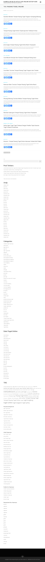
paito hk (5, 364)
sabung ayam (6, 313)
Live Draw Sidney (7, 285)
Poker (5, 297)
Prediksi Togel (6, 497)
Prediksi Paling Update (7, 490)
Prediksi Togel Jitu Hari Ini (8, 304)
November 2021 (6, 235)
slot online (22, 398)
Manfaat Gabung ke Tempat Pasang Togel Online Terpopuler (20, 112)
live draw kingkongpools (8, 366)
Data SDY (29, 389)
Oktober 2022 (6, 216)
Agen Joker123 (6, 247)
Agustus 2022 (6, 219)
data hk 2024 (6, 374)
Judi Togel (5, 276)
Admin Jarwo (6, 245)
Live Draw (5, 281)
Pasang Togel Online (22, 396)
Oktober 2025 (6, 185)
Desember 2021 (6, 233)
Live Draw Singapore (7, 287)
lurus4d (5, 292)
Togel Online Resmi (7, 422)
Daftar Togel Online (7, 452)
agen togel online (30, 386)
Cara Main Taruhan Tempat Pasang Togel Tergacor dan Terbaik (21, 70)
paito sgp (5, 362)
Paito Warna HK (6, 396)
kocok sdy (5, 371)
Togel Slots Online (7, 420)
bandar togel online (27, 388)
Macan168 (5, 294)
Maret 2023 (6, 207)
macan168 (5, 529)
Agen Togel (25, 386)
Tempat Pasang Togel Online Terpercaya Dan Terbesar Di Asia (20, 30)
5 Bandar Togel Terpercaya (8, 243)
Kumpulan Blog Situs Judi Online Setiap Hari (20, 1)
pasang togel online (7, 533)
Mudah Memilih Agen (7, 475)
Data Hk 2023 (6, 340)
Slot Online (5, 314)
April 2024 (5, 186)
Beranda (5, 10)
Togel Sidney (6, 327)
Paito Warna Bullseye (7, 352)
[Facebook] (5, 24)
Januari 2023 (6, 211)
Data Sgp (5, 343)
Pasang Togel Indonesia (8, 471)
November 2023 (6, 195)
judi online (18, 392)
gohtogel (5, 527)
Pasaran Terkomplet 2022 (8, 425)
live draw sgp (15, 394)
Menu (40, 2)
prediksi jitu (30, 396)
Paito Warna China (7, 354)
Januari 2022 (6, 231)
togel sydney (26, 403)
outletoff (29, 394)
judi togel (23, 392)
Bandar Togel (6, 254)
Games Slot (6, 266)
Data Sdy (5, 342)
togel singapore (17, 403)
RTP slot (5, 311)
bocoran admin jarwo (7, 255)
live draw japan (6, 378)
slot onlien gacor (15, 398)
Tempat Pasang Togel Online (9, 320)
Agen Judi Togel (20, 386)
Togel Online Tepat (7, 479)
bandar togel (19, 388)
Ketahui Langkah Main (7, 477)
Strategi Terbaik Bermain (8, 463)
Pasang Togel (6, 295)
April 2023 (5, 205)
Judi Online (5, 273)
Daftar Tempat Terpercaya (8, 440)
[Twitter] (7, 24)
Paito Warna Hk (6, 355)
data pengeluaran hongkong (9, 259)
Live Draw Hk (6, 347)
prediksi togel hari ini (7, 302)
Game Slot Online (7, 442)
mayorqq (25, 394)
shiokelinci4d (6, 531)
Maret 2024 (6, 188)
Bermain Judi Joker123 (7, 465)
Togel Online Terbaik (7, 469)
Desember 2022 (6, 212)
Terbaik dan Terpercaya (8, 458)
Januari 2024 (6, 192)
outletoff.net (35, 394)
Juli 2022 (5, 221)
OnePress (29, 559)
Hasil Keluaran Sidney (7, 271)
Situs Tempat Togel (7, 434)
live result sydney (21, 394)
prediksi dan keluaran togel (8, 299)
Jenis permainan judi (7, 444)
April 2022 (5, 226)
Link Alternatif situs (7, 454)
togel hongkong (28, 400)
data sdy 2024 (6, 376)
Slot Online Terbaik (7, 427)
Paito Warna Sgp (6, 359)
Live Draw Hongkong (7, 283)
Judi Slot (5, 274)
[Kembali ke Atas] (22, 557)
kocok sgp (5, 369)
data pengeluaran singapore (9, 261)
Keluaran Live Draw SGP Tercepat (10, 278)
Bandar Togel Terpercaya (37, 388)
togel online (8, 403)
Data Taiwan (6, 345)
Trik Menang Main (7, 483)
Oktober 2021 (6, 237)
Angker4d (5, 252)
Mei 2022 (5, 224)
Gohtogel (5, 269)
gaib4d (5, 514)
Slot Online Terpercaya (8, 416)
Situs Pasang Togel (7, 438)
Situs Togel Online (7, 412)
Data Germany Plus (7, 338)
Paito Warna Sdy (6, 357)
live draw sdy (10, 394)
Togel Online (6, 325)
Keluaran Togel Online (7, 493)
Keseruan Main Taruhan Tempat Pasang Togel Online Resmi (20, 84)
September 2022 (6, 218)
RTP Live (5, 309)
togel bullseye (6, 321)
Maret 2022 (6, 228)
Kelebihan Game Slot (7, 446)
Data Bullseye (6, 335)
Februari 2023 (6, 209)
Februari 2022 (6, 230)
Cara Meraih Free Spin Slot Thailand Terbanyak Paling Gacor (20, 57)
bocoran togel (6, 389)
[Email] (9, 24)
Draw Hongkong (6, 262)
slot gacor (10, 398)
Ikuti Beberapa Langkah (8, 450)
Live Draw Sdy (6, 348)
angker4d (5, 506)
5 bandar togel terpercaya (8, 386)
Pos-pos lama (7, 152)
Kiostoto (5, 14)
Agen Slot (5, 248)
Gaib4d (5, 264)
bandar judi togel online (10, 388)
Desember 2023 (6, 193)
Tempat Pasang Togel (7, 318)
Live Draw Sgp (6, 350)
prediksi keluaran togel (8, 301)
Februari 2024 (6, 190)
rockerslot (5, 535)
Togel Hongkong (6, 323)
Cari (4, 159)
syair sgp (5, 541)
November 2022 (6, 214)
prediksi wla (6, 307)
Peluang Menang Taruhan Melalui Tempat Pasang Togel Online (21, 98)
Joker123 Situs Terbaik (7, 461)
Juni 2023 (5, 202)
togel (22, 400)
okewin (5, 539)
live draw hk (6, 394)
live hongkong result (7, 288)
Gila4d (5, 268)
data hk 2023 (25, 389)
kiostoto (35, 392)
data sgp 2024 (6, 373)
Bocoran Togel (6, 499)
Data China (6, 336)
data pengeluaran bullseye (8, 257)
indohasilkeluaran (9, 392)
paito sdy (5, 361)
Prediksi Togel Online (8, 123)
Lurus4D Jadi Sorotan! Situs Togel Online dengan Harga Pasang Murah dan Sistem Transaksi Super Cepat (22, 168)
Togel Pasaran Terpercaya (8, 418)
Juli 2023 (5, 200)
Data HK (21, 389)
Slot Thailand (7, 55)
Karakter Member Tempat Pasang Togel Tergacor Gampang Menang (22, 16)
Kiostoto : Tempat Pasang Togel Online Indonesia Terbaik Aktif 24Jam (22, 141)
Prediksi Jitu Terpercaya (8, 495)
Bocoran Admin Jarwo (7, 429)
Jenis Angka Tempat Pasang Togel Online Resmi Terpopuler (20, 45)
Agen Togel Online (7, 250)
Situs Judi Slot (6, 436)
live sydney (5, 290)
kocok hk (5, 368)
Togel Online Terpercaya (8, 414)
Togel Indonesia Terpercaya (9, 473)
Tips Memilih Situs (7, 456)
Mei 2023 (5, 204)
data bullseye (10, 389)
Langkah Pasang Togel (8, 481)
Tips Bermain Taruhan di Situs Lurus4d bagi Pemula (13, 169)
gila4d (5, 518)
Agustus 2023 (6, 198)
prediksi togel (36, 396)
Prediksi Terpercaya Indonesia (9, 488)
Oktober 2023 (6, 197)
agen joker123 (15, 386)
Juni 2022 (5, 223)
